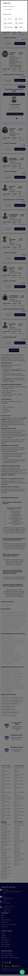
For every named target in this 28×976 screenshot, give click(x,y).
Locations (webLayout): (8, 6)
